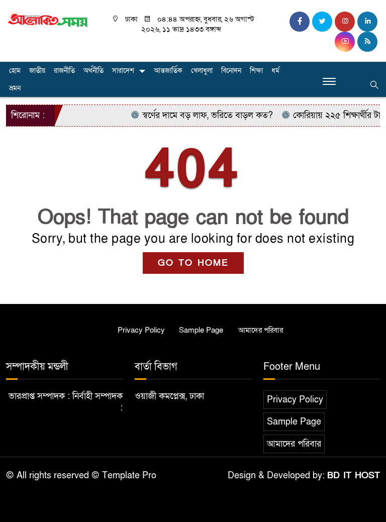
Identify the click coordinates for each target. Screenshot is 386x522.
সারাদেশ (123, 70)
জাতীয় (37, 70)
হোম (15, 70)
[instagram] (345, 22)
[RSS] (367, 42)
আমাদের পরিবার (260, 330)
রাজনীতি (64, 70)
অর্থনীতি (93, 70)
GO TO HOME (193, 263)
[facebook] (300, 22)
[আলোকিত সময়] (48, 19)
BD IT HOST (353, 475)
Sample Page (201, 330)
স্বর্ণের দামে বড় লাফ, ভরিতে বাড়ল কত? (202, 115)
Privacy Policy (141, 330)
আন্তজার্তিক (168, 70)
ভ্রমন (15, 88)
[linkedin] (367, 22)
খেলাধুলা (202, 70)
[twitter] (322, 22)
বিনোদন (231, 70)
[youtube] (345, 42)
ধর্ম (275, 70)
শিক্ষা (256, 70)
